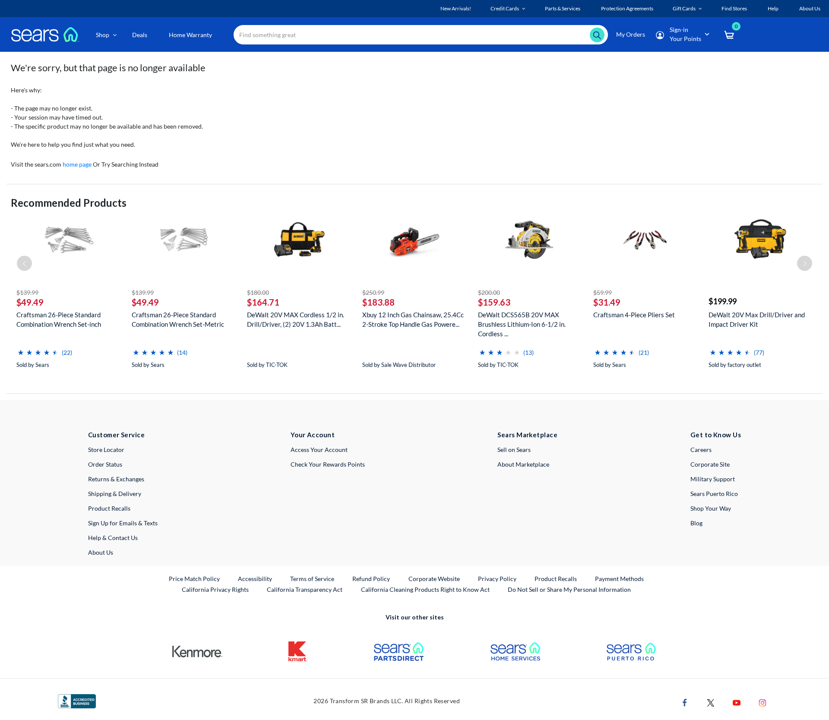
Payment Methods (619, 578)
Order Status (105, 464)
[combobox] (421, 34)
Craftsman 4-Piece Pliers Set (634, 315)
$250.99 (373, 292)
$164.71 (263, 302)
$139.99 (27, 292)
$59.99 (602, 292)
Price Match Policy (194, 578)
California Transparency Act (304, 589)
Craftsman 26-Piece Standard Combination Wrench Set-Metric (178, 319)
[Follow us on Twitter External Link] (710, 702)
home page (77, 164)
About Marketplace (523, 464)
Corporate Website (434, 578)
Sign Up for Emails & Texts (123, 523)
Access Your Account (319, 449)
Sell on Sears (514, 449)
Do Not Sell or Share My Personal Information (569, 589)
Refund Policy (371, 578)
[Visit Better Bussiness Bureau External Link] (77, 700)
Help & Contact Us (113, 537)
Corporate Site (710, 464)
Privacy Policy (497, 578)
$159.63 (494, 302)
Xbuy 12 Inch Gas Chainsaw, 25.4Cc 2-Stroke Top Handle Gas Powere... (413, 319)
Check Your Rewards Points (328, 464)
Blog (696, 523)
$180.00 (258, 292)
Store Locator (106, 449)
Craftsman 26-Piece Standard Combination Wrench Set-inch (58, 319)
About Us (100, 552)
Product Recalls (109, 508)
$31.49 (606, 302)
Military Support (712, 479)
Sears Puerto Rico (714, 493)
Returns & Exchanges (116, 479)
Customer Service (116, 435)
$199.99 (723, 301)
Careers (701, 449)
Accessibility (255, 578)
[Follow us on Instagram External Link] (762, 702)
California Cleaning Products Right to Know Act (425, 589)
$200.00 (489, 292)
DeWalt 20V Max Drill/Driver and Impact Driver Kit (757, 319)
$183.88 (378, 302)
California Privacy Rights (215, 589)
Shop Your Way (710, 508)
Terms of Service (312, 578)
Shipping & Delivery (114, 493)
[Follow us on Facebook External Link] (684, 702)
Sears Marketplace (527, 435)
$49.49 (30, 302)
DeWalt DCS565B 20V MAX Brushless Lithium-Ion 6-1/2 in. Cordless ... (522, 324)
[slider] (38, 349)
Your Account (313, 435)
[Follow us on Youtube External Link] (736, 702)
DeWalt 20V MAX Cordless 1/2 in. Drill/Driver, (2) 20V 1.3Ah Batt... (295, 319)
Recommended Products (69, 202)
